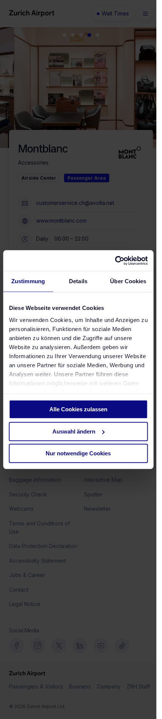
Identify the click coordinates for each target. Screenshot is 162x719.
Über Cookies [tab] (128, 281)
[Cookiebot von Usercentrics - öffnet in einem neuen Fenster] (115, 261)
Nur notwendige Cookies (78, 453)
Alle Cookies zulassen (78, 409)
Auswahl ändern (73, 431)
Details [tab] (78, 281)
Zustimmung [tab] (28, 281)
